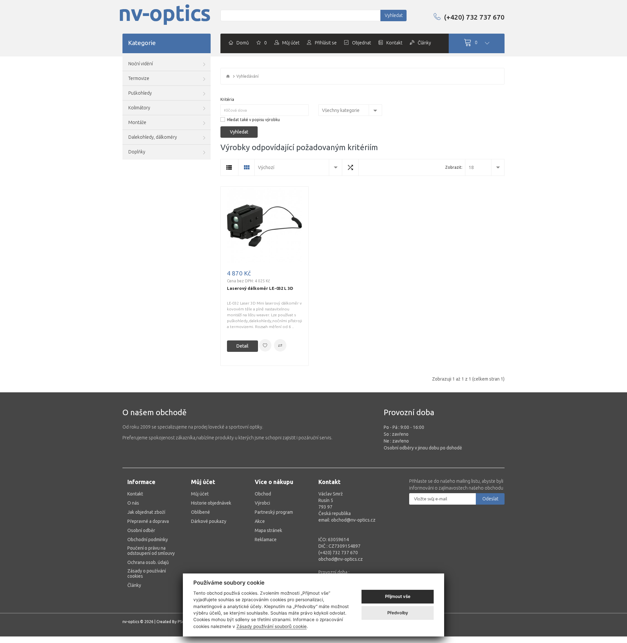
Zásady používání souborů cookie (271, 626)
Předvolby (397, 612)
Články (134, 585)
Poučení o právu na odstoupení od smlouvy (151, 550)
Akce (260, 521)
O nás (133, 503)
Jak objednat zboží (146, 512)
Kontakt (135, 493)
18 (471, 167)
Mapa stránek (268, 530)
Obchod (263, 493)
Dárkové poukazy (208, 521)
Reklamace (266, 539)
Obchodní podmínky (147, 539)
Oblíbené (200, 512)
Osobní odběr (141, 530)
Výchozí (266, 167)
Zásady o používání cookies (146, 573)
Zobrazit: (453, 167)
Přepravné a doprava (148, 521)
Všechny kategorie (341, 110)
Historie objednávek (211, 503)
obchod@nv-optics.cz (340, 559)
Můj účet (200, 493)
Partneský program (274, 512)
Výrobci (262, 503)
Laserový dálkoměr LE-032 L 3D (260, 288)
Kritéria (227, 99)
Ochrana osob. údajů (148, 562)
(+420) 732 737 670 (474, 17)
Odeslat (490, 498)
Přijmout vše (397, 596)
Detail (242, 346)
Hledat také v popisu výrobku (253, 120)
